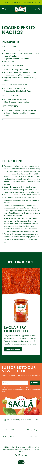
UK (22, 462)
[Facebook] (16, 455)
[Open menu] (3, 9)
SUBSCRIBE (35, 383)
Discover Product (13, 349)
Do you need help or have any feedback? (22, 420)
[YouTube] (26, 455)
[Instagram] (19, 455)
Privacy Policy (32, 430)
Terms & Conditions (32, 437)
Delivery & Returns (10, 437)
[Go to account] (35, 9)
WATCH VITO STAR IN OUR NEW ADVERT (21, 2)
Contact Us (10, 430)
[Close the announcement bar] (39, 2)
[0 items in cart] (39, 9)
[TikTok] (23, 455)
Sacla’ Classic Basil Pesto (20, 91)
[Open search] (6, 9)
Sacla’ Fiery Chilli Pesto (19, 59)
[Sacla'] (20, 9)
